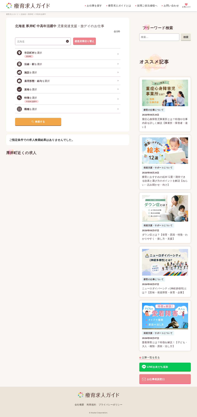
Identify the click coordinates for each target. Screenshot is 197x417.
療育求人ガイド (12, 14)
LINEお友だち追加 (157, 366)
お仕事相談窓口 (156, 379)
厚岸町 (30, 14)
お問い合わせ (171, 5)
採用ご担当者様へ (147, 5)
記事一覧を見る (151, 357)
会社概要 (79, 404)
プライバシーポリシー (111, 404)
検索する (40, 121)
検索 (185, 37)
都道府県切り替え (84, 41)
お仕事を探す (94, 5)
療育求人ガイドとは (119, 5)
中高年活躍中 (40, 14)
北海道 (23, 14)
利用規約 (91, 404)
